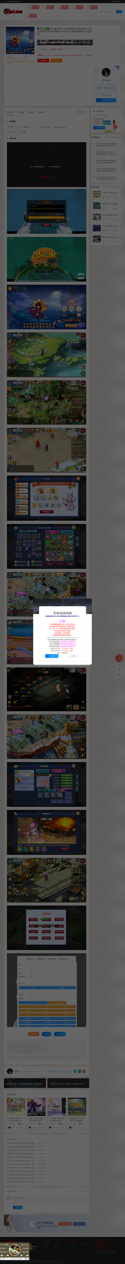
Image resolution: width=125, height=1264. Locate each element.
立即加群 (52, 656)
